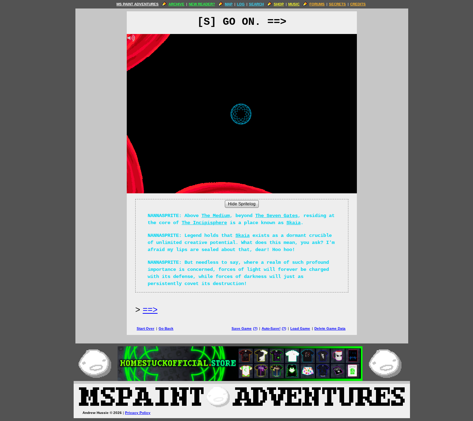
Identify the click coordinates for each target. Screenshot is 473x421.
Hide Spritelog (242, 203)
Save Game (242, 328)
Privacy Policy (137, 413)
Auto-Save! (271, 328)
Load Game (300, 328)
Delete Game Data (330, 328)
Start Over (145, 328)
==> (150, 309)
